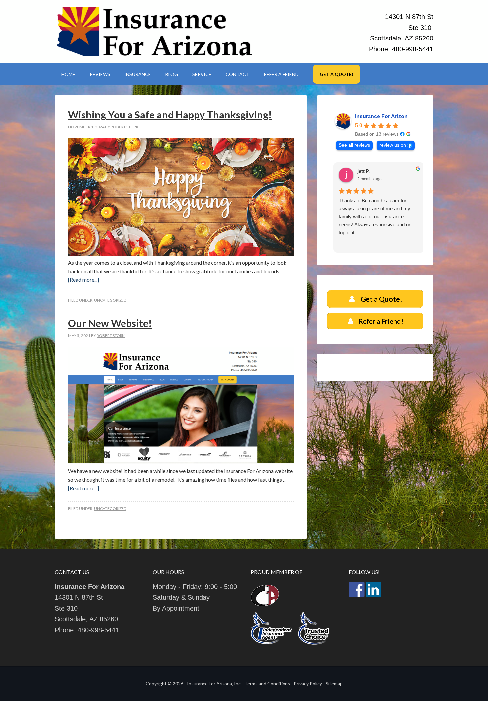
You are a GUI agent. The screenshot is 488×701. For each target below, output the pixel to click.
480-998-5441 (412, 49)
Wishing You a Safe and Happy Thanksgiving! (170, 114)
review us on (392, 145)
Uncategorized (110, 300)
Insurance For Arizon (381, 116)
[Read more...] (83, 279)
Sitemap (334, 683)
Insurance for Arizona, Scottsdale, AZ (154, 31)
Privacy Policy (308, 683)
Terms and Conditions (267, 683)
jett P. (360, 171)
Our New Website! (110, 323)
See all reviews (354, 145)
